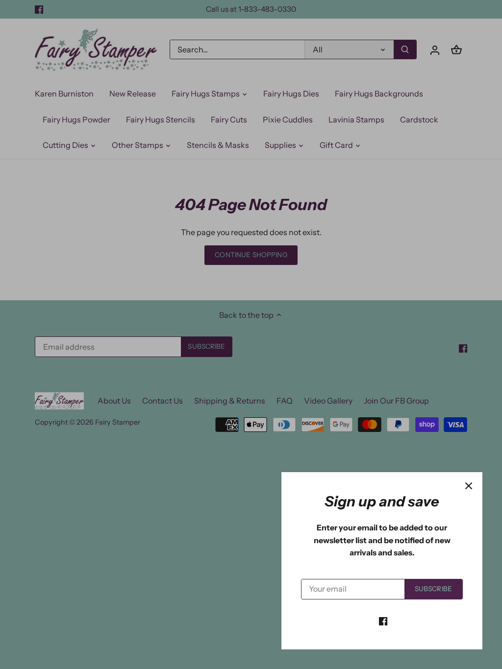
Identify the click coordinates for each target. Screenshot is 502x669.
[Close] (468, 486)
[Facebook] (383, 620)
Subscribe (433, 589)
